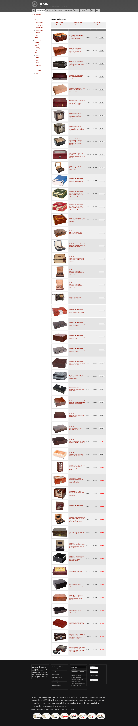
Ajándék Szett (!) (39, 30)
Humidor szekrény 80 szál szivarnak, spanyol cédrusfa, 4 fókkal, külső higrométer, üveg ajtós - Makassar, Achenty (76, 128)
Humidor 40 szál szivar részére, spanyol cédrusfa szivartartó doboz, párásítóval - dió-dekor (77, 363)
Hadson (37, 63)
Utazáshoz (38, 32)
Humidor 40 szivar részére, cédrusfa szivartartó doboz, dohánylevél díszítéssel (77, 220)
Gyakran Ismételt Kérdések (37, 709)
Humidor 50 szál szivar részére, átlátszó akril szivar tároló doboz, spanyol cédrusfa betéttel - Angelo (76, 454)
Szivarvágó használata (76, 685)
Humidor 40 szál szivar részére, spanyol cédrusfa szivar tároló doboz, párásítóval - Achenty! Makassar (76, 233)
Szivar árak (73, 669)
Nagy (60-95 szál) (39, 25)
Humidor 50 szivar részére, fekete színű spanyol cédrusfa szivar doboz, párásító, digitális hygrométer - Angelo (76, 558)
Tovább (65, 688)
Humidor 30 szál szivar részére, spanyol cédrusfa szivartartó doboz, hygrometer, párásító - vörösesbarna (77, 441)
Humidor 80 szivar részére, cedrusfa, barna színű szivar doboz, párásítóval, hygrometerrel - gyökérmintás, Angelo (77, 50)
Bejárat (73, 709)
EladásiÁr (95, 30)
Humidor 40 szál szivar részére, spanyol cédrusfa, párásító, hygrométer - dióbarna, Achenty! (76, 584)
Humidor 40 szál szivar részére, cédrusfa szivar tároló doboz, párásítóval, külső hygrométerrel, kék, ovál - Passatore (76, 181)
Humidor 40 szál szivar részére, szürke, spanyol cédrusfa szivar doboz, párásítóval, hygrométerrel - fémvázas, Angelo (76, 376)
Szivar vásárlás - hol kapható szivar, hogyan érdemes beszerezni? (58, 668)
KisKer (92, 10)
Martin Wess (38, 67)
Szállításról (57, 709)
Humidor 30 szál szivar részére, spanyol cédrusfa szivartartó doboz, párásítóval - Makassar (77, 324)
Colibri (37, 62)
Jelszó (91, 670)
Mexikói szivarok (55, 674)
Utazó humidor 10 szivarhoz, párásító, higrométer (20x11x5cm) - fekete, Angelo (76, 389)
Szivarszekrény (39, 29)
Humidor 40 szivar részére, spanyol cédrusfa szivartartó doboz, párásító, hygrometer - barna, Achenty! (77, 402)
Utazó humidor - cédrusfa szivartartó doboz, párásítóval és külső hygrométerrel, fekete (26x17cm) (77, 610)
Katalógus (38, 14)
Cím (70, 30)
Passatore (38, 68)
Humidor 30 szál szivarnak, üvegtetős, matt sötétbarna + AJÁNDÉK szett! (75, 168)
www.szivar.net (70, 722)
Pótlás (36, 45)
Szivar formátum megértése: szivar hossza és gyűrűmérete (77, 672)
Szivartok (76, 10)
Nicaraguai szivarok (56, 685)
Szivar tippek (74, 667)
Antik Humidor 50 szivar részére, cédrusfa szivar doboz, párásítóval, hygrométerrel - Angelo (76, 532)
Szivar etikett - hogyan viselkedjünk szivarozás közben (78, 682)
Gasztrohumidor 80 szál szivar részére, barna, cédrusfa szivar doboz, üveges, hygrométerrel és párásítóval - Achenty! (76, 480)
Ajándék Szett (50, 10)
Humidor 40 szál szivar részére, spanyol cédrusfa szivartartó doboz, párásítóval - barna (77, 337)
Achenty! (38, 54)
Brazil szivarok (55, 680)
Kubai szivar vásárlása (76, 675)
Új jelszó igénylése (94, 675)
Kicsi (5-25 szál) (39, 22)
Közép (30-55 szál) (39, 24)
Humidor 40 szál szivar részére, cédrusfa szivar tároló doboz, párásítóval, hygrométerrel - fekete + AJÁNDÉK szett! (77, 272)
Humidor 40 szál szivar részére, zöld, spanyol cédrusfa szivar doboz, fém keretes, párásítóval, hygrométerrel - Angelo (76, 194)
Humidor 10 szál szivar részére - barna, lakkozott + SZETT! (76, 506)
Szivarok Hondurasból (57, 677)
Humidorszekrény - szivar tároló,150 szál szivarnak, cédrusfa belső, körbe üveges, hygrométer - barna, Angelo (77, 467)
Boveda (37, 59)
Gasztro (37, 34)
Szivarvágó (83, 10)
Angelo (37, 57)
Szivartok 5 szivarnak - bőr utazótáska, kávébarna (75, 298)
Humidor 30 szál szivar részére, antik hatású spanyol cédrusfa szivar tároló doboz (76, 428)
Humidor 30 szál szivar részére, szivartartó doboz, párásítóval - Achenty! (76, 76)
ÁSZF (63, 709)
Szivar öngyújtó (68, 10)
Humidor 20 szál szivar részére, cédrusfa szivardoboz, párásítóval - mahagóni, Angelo (76, 415)
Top (33, 10)
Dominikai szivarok (56, 682)
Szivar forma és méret (76, 677)
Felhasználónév (93, 666)
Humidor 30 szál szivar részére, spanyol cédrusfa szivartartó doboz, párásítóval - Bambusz (77, 350)
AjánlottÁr (88, 30)
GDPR (67, 709)
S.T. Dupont (38, 70)
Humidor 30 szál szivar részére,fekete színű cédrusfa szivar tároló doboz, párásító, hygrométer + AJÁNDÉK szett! (77, 545)
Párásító (37, 47)
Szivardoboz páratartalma (77, 679)
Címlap (33, 14)
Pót (88, 10)
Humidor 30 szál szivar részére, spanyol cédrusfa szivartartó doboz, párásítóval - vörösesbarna (77, 623)
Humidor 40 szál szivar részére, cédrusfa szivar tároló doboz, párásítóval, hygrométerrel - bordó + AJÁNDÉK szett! (77, 285)
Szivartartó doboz (40, 10)
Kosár (97, 10)
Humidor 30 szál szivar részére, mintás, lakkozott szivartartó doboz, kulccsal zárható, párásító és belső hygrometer (76, 259)
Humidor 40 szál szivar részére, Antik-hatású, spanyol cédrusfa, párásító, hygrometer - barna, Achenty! (76, 597)
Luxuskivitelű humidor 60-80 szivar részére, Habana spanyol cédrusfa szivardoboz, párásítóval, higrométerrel (76, 37)
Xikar (37, 72)
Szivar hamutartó (59, 10)
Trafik (37, 35)
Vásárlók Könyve (49, 709)
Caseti (37, 60)
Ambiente (38, 55)
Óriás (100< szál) (39, 27)
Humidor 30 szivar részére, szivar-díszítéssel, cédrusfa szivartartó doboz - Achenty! (76, 571)
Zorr (37, 73)
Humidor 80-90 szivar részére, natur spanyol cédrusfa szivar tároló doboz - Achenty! (77, 89)
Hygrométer (38, 49)
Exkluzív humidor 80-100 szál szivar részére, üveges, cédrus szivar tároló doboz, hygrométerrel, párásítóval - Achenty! (77, 636)
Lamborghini (38, 65)
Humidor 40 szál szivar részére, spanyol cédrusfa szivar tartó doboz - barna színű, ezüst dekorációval (77, 311)
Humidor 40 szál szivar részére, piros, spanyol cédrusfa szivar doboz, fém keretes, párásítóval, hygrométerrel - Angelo (76, 207)
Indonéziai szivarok (56, 671)
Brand (36, 52)
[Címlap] (35, 4)
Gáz (36, 50)
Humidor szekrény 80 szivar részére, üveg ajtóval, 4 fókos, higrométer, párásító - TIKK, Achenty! (75, 115)
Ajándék (36, 37)
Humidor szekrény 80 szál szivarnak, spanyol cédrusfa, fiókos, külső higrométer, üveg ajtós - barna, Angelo (77, 493)
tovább (85, 688)
